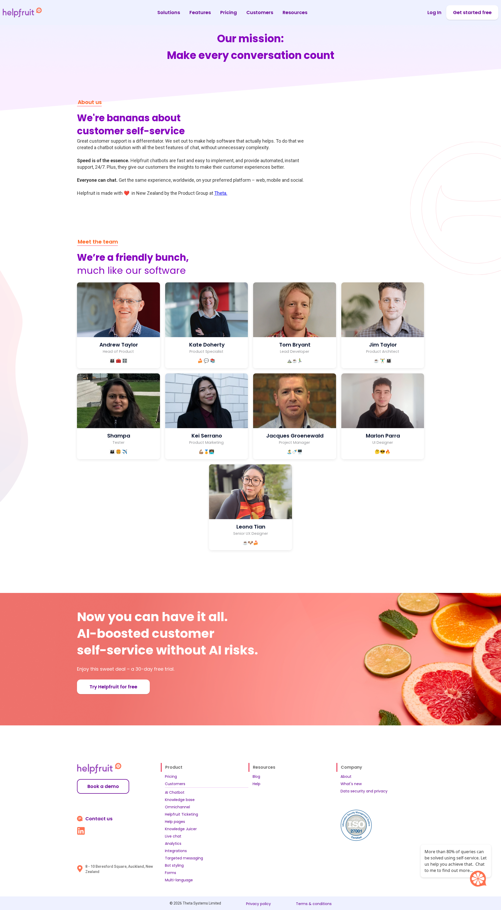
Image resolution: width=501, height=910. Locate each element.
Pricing (228, 12)
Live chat (173, 836)
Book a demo (103, 786)
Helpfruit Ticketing (181, 814)
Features (200, 12)
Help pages (175, 821)
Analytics (173, 843)
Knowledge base (180, 799)
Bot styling (174, 865)
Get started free (472, 12)
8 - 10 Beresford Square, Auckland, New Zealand (119, 869)
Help (256, 783)
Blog (256, 776)
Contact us (98, 819)
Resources (295, 12)
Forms (170, 872)
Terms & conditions (314, 903)
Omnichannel (177, 807)
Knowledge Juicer (181, 829)
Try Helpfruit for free (113, 686)
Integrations (176, 850)
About (346, 776)
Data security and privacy (364, 791)
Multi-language (179, 880)
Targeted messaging (184, 858)
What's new (351, 783)
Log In (434, 12)
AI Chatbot (174, 792)
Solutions (168, 12)
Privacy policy (258, 903)
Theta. (220, 193)
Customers (259, 12)
